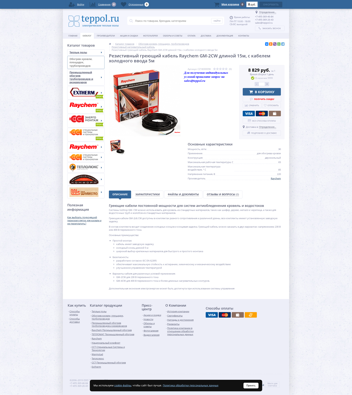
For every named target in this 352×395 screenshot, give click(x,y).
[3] (220, 69)
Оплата (191, 35)
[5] (226, 69)
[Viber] (274, 44)
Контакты (243, 35)
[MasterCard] (262, 113)
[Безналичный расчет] (251, 315)
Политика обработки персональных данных (190, 385)
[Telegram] (283, 44)
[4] (223, 69)
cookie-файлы (122, 385)
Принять (251, 385)
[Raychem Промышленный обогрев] (85, 107)
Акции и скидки (129, 35)
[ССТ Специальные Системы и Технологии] (85, 157)
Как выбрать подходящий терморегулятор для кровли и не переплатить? (84, 220)
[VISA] (249, 113)
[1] (214, 69)
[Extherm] (85, 93)
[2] (217, 69)
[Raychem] (85, 147)
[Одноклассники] (270, 44)
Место (270, 383)
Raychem (276, 178)
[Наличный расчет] (275, 113)
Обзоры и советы (172, 35)
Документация (225, 35)
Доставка (206, 35)
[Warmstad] (85, 192)
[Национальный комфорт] (85, 179)
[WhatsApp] (278, 44)
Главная (72, 35)
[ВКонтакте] (266, 44)
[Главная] (110, 43)
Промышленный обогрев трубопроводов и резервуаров (81, 77)
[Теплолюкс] (85, 167)
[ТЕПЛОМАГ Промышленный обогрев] (85, 120)
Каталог (87, 35)
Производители (106, 35)
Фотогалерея (150, 35)
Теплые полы (78, 52)
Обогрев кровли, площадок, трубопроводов (80, 62)
